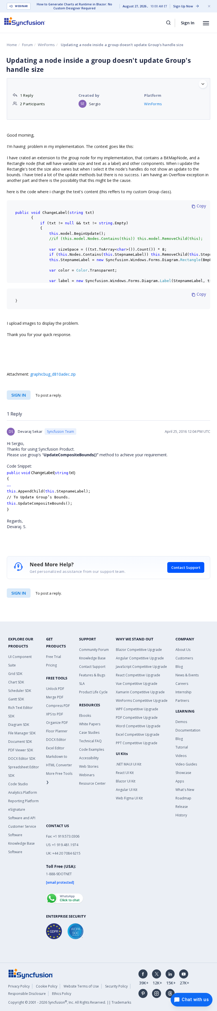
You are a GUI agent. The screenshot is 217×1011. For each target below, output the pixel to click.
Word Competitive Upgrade (138, 726)
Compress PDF (58, 705)
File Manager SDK (22, 733)
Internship (183, 692)
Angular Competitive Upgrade (140, 658)
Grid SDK (15, 673)
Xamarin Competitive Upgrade (140, 692)
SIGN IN (18, 593)
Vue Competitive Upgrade (136, 683)
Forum (27, 44)
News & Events (187, 675)
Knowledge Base (92, 658)
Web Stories (88, 766)
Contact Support (185, 567)
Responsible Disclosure (27, 993)
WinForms (46, 44)
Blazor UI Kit (125, 781)
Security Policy (116, 986)
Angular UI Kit (126, 789)
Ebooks (85, 715)
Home (12, 44)
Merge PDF (54, 697)
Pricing (51, 665)
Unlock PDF (55, 688)
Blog (179, 666)
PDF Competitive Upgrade (137, 717)
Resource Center (92, 783)
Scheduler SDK (19, 690)
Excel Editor (55, 748)
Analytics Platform (22, 792)
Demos (181, 721)
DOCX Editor (56, 739)
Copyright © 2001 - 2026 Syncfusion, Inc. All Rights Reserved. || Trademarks (69, 1002)
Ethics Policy (61, 993)
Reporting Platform (23, 801)
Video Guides (186, 764)
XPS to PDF (54, 714)
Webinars (86, 775)
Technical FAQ (90, 741)
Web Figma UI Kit (129, 798)
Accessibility (89, 758)
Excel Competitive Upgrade (137, 734)
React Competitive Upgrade (138, 675)
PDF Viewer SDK (20, 750)
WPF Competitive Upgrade (137, 709)
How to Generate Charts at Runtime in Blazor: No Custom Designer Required (74, 6)
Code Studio (18, 784)
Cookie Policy (46, 986)
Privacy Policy (19, 986)
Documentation (187, 730)
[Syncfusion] (30, 973)
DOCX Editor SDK (21, 758)
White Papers (89, 724)
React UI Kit (125, 772)
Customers (184, 658)
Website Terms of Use (81, 986)
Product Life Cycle (93, 692)
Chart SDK (16, 682)
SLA (82, 683)
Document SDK (20, 741)
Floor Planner (57, 731)
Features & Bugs (92, 675)
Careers (181, 683)
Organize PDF (57, 722)
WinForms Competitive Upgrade (142, 700)
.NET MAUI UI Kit (128, 764)
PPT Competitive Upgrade (136, 743)
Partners (182, 700)
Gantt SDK (16, 699)
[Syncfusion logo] (24, 21)
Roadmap (183, 798)
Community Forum (94, 649)
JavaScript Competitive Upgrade (141, 666)
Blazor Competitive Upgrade (139, 649)
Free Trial (53, 656)
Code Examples (91, 749)
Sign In (187, 22)
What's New (184, 789)
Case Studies (89, 732)
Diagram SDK (18, 724)
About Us (182, 649)
